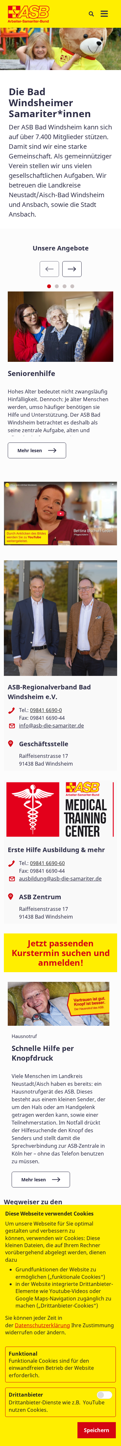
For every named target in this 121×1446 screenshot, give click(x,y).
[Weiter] (72, 269)
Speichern (96, 1430)
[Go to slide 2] (57, 286)
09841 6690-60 (47, 863)
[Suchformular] (91, 13)
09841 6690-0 (46, 710)
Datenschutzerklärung (42, 1325)
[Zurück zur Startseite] (28, 14)
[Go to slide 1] (49, 286)
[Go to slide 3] (64, 286)
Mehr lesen (29, 450)
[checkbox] (104, 1395)
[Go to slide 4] (72, 286)
